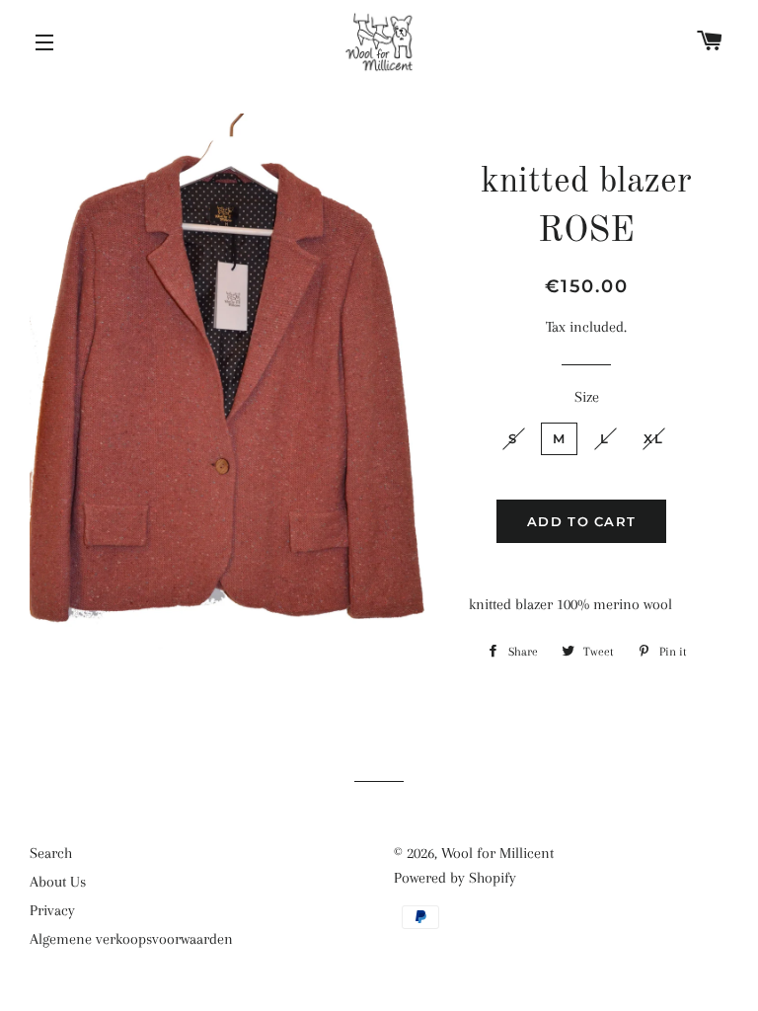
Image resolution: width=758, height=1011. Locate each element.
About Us (58, 882)
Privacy (52, 910)
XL (653, 438)
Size (586, 397)
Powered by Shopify (455, 878)
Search (51, 853)
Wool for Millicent (497, 853)
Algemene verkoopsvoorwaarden (131, 939)
